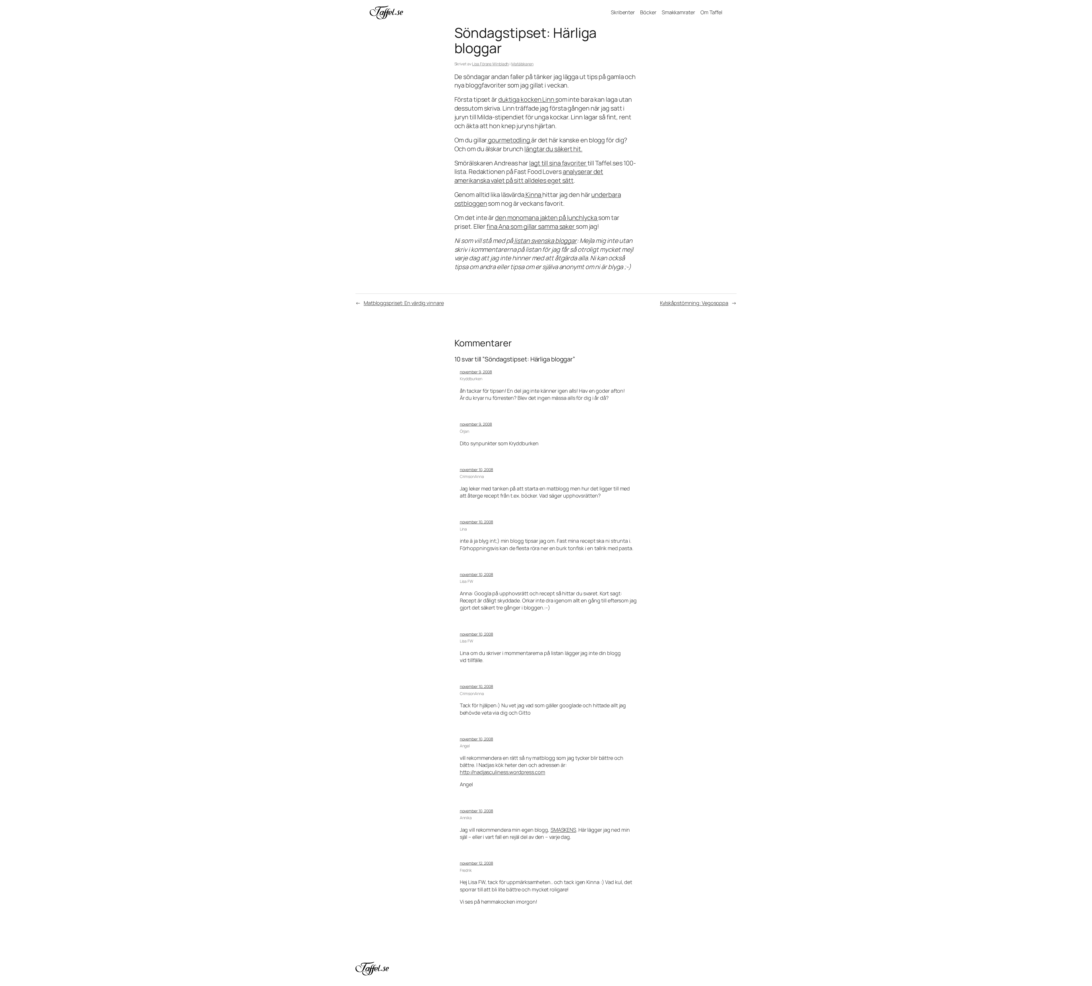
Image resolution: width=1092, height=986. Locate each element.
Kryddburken (471, 378)
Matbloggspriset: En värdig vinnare (404, 302)
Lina (463, 529)
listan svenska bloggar (545, 240)
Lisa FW (466, 581)
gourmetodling (509, 140)
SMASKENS (563, 829)
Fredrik (466, 870)
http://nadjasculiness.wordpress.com (502, 772)
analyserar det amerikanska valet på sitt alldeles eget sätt (528, 176)
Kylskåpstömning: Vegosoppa (694, 302)
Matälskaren (522, 63)
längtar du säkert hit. (553, 149)
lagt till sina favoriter (558, 163)
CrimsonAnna (472, 476)
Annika (466, 817)
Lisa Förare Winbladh (490, 63)
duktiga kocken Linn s (528, 99)
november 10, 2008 (476, 469)
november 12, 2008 (476, 863)
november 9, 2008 (476, 372)
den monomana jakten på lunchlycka (546, 217)
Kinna (533, 194)
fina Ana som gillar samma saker (531, 226)
